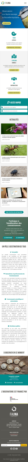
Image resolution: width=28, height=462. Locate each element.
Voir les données (19, 382)
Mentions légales (16, 459)
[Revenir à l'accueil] (5, 3)
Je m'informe (8, 237)
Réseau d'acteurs (14, 92)
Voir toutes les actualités (14, 212)
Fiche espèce (9, 382)
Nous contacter (14, 432)
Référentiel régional (14, 47)
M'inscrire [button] (24, 445)
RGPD (16, 460)
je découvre (6, 23)
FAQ (11, 459)
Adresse (14, 421)
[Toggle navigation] (25, 3)
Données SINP (14, 70)
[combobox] (15, 107)
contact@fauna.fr (14, 434)
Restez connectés (14, 440)
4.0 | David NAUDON (15, 379)
